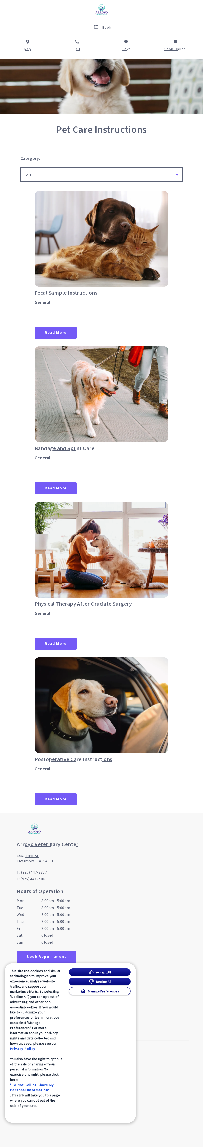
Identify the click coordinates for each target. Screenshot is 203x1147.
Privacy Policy (23, 1048)
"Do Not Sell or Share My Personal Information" (32, 1087)
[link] (101, 10)
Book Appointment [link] (46, 956)
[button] (7, 10)
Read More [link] (56, 332)
